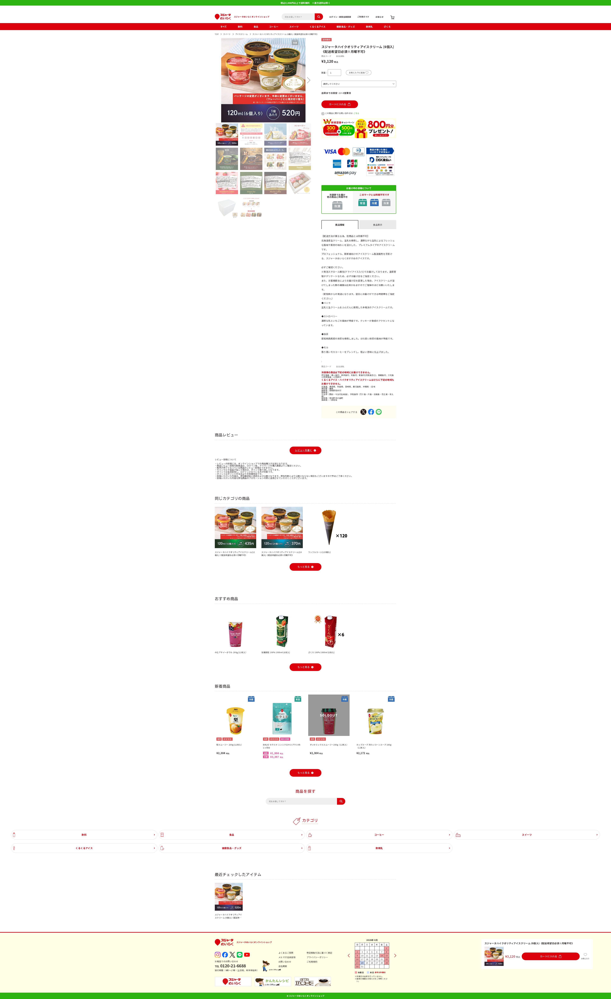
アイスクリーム (241, 34)
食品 (256, 26)
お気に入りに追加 (357, 72)
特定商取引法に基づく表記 (319, 952)
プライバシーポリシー (317, 957)
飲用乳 (369, 26)
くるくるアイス (318, 26)
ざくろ (387, 26)
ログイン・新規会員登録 (340, 16)
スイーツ (294, 26)
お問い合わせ (284, 961)
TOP (216, 34)
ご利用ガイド (363, 16)
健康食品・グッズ (346, 26)
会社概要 (282, 966)
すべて (223, 26)
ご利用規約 (312, 961)
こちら (356, 113)
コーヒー (273, 26)
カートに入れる (337, 104)
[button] (218, 80)
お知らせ (379, 16)
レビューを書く (303, 450)
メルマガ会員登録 (286, 957)
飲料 (240, 26)
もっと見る (304, 567)
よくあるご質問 (285, 952)
